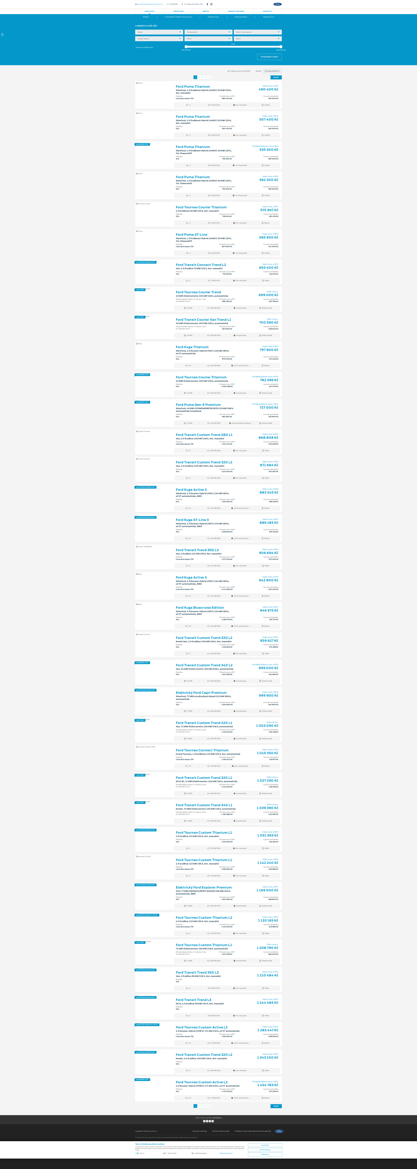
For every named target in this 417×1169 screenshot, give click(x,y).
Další (276, 77)
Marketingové (201, 1153)
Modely (146, 17)
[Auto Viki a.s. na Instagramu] (212, 4)
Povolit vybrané (265, 1150)
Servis (206, 11)
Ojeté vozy (179, 11)
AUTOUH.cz (217, 1118)
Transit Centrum (236, 11)
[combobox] (159, 32)
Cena (233, 44)
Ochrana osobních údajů (220, 1131)
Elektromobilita (241, 17)
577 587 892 (173, 4)
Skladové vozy (213, 17)
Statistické (172, 1153)
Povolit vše (265, 1145)
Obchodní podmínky (200, 1131)
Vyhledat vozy (269, 57)
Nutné (142, 1153)
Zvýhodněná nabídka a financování (178, 17)
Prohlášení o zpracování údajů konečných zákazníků (253, 1131)
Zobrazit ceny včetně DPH (240, 71)
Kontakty (267, 11)
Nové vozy (150, 11)
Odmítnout (265, 1154)
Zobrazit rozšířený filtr (144, 47)
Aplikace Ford (268, 17)
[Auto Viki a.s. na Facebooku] (208, 4)
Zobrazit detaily (225, 1153)
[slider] (186, 46)
